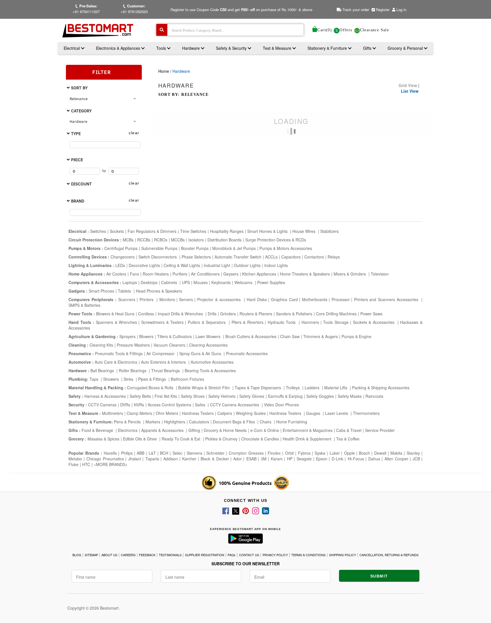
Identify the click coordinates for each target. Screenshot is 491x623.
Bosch (364, 453)
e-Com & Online (264, 430)
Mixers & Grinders (350, 274)
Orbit (289, 453)
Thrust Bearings (166, 370)
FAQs (232, 554)
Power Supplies (271, 282)
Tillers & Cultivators (174, 336)
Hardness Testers (198, 413)
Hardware (191, 48)
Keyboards (221, 282)
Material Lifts (336, 387)
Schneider (215, 453)
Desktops (149, 282)
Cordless (146, 313)
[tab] (104, 87)
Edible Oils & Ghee (140, 439)
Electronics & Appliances (118, 48)
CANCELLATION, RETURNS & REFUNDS (389, 554)
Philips (127, 453)
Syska (320, 453)
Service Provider (380, 430)
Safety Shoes (193, 396)
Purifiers (179, 274)
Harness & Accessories (105, 396)
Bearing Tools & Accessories (210, 370)
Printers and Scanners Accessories (387, 299)
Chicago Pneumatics (105, 458)
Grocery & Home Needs (225, 430)
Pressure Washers (133, 345)
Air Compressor (161, 353)
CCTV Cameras (102, 404)
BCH (164, 453)
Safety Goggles (320, 396)
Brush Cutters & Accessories (250, 336)
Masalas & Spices (102, 439)
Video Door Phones (281, 404)
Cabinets (169, 282)
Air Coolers (116, 274)
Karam (277, 458)
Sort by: (183, 94)
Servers (186, 299)
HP (289, 458)
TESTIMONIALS (170, 554)
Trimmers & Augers (320, 336)
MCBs (128, 240)
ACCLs (271, 257)
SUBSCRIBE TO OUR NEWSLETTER (245, 563)
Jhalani (134, 458)
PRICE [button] (76, 159)
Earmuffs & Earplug (285, 396)
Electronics (128, 430)
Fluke (73, 464)
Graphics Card (284, 299)
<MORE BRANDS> (111, 464)
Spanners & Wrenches (116, 322)
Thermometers (366, 413)
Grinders (228, 313)
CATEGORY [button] (80, 110)
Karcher (189, 458)
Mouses (201, 282)
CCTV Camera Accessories (235, 404)
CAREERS (128, 554)
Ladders (313, 387)
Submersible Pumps (159, 248)
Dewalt (380, 453)
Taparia (152, 458)
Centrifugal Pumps (121, 248)
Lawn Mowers (208, 336)
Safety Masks (350, 396)
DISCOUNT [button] (81, 184)
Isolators (196, 240)
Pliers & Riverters (247, 322)
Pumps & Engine (356, 336)
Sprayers (127, 336)
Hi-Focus (356, 458)
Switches (98, 231)
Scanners (126, 299)
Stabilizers (329, 231)
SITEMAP (91, 554)
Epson (321, 458)
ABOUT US (109, 554)
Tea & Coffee (347, 439)
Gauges (313, 413)
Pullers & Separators (207, 322)
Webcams (243, 282)
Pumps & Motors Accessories (285, 248)
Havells (110, 453)
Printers (147, 299)
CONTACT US (249, 554)
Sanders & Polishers (294, 313)
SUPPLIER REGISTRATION (204, 554)
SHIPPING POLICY (342, 554)
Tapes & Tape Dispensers (258, 387)
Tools (161, 48)
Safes (200, 404)
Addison (170, 458)
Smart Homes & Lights (268, 231)
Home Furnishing (291, 422)
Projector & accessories (219, 299)
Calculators (199, 422)
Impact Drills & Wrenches (181, 313)
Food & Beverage (98, 430)
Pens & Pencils (128, 422)
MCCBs (178, 240)
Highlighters (174, 422)
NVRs (139, 404)
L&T (152, 453)
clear (134, 133)
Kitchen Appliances (259, 274)
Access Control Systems (169, 404)
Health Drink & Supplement (307, 439)
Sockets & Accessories (374, 322)
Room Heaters (156, 274)
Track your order (355, 9)
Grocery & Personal (406, 48)
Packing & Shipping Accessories (380, 387)
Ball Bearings (102, 370)
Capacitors (291, 257)
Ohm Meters (167, 413)
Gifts (367, 48)
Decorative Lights (144, 265)
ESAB (251, 458)
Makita (396, 453)
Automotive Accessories (212, 362)
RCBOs (160, 240)
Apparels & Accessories (163, 430)
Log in (401, 9)
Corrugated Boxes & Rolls (150, 387)
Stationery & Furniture (327, 48)
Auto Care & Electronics (116, 362)
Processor (341, 299)
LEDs (120, 265)
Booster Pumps (195, 248)
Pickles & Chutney (221, 439)
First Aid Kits (166, 396)
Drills (212, 313)
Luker (335, 453)
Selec (177, 453)
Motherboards (314, 299)
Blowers (146, 336)
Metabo (75, 458)
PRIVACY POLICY (275, 554)
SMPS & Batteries (84, 305)
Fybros (304, 453)
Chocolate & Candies (260, 439)
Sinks (129, 379)
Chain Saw (289, 336)
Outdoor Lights (247, 265)
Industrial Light (217, 265)
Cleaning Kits (101, 345)
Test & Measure (277, 48)
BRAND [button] (77, 201)
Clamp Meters (139, 413)
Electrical (72, 48)
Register (382, 9)
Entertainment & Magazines (307, 430)
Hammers (310, 322)
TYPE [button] (75, 133)
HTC (86, 464)
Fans (134, 274)
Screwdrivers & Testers (162, 322)
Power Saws (371, 313)
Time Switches (193, 231)
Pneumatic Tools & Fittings (119, 353)
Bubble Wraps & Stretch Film (204, 387)
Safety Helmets (222, 396)
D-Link (337, 458)
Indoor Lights (276, 265)
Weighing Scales (251, 413)
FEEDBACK (147, 554)
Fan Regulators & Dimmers (152, 231)
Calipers (224, 413)
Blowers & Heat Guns (115, 313)
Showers (111, 379)
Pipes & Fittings (152, 379)
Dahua (374, 458)
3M (264, 458)
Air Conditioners (205, 274)
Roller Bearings (133, 370)
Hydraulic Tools (282, 322)
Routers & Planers (256, 313)
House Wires (304, 231)
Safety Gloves (251, 396)
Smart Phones (101, 291)
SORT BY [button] (79, 87)
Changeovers (123, 257)
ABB (140, 453)
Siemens (194, 453)
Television (380, 274)
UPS (186, 282)
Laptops (129, 282)
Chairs (266, 422)
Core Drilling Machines (336, 313)
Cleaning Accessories (208, 345)
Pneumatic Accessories (247, 353)
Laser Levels (337, 413)
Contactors (314, 257)
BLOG (76, 554)
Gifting (194, 430)
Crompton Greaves (246, 453)
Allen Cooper (396, 458)
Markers (152, 422)
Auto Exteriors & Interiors (164, 362)
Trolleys (293, 387)
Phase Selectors (196, 257)
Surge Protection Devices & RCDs (275, 240)
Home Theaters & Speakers (305, 274)
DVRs (125, 404)
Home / (165, 71)
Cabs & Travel (348, 430)
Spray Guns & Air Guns (200, 353)
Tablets (125, 291)
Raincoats (374, 396)
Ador (237, 458)
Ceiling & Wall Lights (182, 265)
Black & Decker (215, 458)
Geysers (230, 274)
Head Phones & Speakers (159, 291)
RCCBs (143, 240)
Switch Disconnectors (158, 257)
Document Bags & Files (234, 422)
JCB (416, 458)
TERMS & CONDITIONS (308, 554)
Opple (349, 453)
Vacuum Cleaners (169, 345)
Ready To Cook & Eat (181, 439)
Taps (94, 379)
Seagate (304, 458)
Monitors (167, 299)
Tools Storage (336, 322)
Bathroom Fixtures (187, 379)
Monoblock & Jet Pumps (234, 248)
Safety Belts (140, 396)
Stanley (413, 453)
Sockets (117, 231)
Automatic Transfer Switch (238, 257)
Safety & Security (232, 48)
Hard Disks (257, 299)
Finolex (274, 453)
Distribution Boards (224, 240)
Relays (334, 257)
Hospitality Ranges (227, 231)
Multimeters (112, 413)
